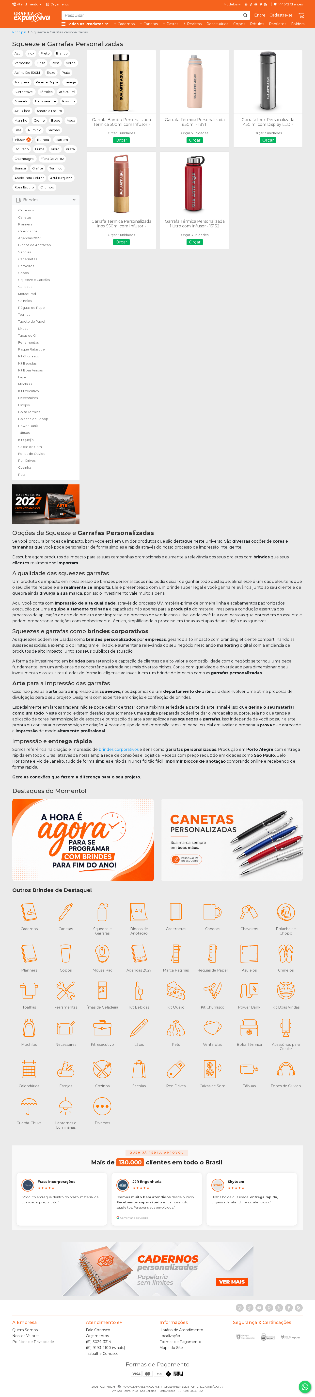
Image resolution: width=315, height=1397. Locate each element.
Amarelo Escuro (49, 111)
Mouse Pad (27, 294)
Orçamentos (97, 1336)
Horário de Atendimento (181, 1330)
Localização (169, 1336)
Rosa (56, 63)
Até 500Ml (67, 92)
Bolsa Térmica (29, 412)
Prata (66, 72)
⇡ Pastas (170, 24)
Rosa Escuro (24, 187)
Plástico (68, 101)
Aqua (71, 120)
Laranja (70, 82)
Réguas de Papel (32, 308)
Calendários (27, 231)
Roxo (51, 72)
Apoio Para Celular (29, 178)
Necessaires (28, 398)
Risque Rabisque (31, 349)
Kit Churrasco (28, 356)
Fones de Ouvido (32, 454)
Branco (62, 53)
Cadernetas (27, 259)
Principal (19, 32)
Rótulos (257, 24)
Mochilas (25, 384)
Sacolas (24, 252)
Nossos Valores (25, 1336)
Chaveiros (26, 266)
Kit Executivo (28, 391)
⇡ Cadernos (124, 24)
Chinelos (25, 301)
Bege (55, 120)
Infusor (20, 140)
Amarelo (21, 101)
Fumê (40, 149)
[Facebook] (289, 1308)
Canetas (24, 217)
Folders (297, 24)
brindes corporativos (119, 749)
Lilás (18, 130)
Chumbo (47, 187)
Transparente (45, 101)
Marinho (21, 120)
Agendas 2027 (29, 238)
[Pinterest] (260, 4)
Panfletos (277, 24)
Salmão (54, 130)
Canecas (25, 287)
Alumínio (34, 130)
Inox (31, 53)
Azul (18, 53)
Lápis (22, 377)
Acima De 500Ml (28, 72)
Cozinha (24, 467)
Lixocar (24, 329)
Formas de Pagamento (180, 1342)
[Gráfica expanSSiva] (32, 16)
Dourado (22, 149)
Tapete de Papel (31, 321)
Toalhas (24, 314)
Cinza (41, 63)
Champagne (24, 159)
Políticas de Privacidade (33, 1342)
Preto (45, 53)
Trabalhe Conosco (102, 1353)
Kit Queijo (26, 440)
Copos (239, 24)
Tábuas (24, 433)
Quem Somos (25, 1330)
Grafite (37, 168)
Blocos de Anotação (34, 245)
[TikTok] (251, 4)
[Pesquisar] (245, 15)
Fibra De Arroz (52, 159)
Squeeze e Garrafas (34, 280)
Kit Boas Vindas (30, 370)
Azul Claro (22, 111)
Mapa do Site (171, 1347)
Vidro (55, 149)
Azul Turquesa (61, 178)
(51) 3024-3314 (98, 1342)
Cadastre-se (281, 15)
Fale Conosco (98, 1330)
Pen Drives (26, 460)
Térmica (46, 92)
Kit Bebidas (27, 363)
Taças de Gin (28, 335)
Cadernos (26, 210)
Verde (71, 63)
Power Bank (28, 426)
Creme (39, 120)
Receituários (217, 24)
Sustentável (24, 92)
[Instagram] (246, 4)
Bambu (43, 140)
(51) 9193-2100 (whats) (105, 1347)
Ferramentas (28, 342)
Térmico (56, 168)
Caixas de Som (30, 447)
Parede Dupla (47, 82)
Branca (20, 168)
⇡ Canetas (149, 24)
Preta (70, 149)
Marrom (61, 140)
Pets (21, 475)
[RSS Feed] (265, 4)
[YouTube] (255, 4)
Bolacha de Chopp (33, 419)
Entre (260, 15)
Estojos (24, 405)
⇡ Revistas (192, 24)
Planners (25, 224)
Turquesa (22, 82)
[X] (279, 1308)
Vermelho (22, 63)
